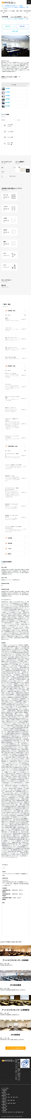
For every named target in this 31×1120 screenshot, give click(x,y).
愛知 (14, 1100)
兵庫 (9, 1103)
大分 (14, 1112)
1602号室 (7, 92)
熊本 (11, 1112)
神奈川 (16, 1097)
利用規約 (16, 1071)
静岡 (11, 1100)
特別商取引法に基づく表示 (19, 1075)
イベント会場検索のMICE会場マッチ (9, 5)
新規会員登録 (16, 1061)
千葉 (11, 1097)
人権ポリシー (19, 1079)
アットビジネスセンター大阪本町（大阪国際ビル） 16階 (15, 7)
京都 (4, 1103)
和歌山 (14, 1103)
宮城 (6, 1094)
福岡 (4, 1112)
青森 (4, 1094)
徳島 (4, 1109)
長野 (9, 1100)
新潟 (4, 1100)
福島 (9, 1094)
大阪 (6, 1103)
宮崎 (16, 1112)
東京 (14, 1097)
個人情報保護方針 (19, 1070)
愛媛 (6, 1109)
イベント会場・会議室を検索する (15, 1048)
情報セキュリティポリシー (19, 1064)
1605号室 (7, 102)
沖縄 (22, 1112)
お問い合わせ (16, 1067)
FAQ (16, 1064)
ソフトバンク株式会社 (16, 1076)
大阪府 (20, 5)
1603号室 (7, 95)
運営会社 (19, 1060)
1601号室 (7, 88)
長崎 (9, 1112)
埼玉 (9, 1097)
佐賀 (6, 1112)
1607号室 (7, 106)
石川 (6, 1100)
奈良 (11, 1103)
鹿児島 (19, 1112)
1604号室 (7, 99)
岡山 (4, 1106)
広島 (6, 1106)
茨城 (4, 1097)
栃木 (6, 1097)
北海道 (4, 1091)
